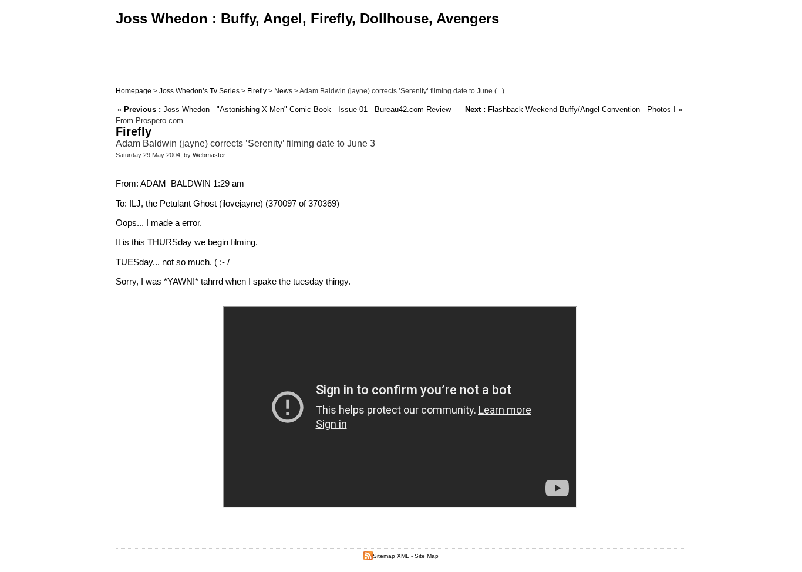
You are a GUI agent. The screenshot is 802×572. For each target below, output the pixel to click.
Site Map (427, 556)
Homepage (133, 91)
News (283, 91)
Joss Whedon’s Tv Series (199, 91)
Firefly (257, 91)
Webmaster (209, 154)
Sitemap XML (391, 556)
